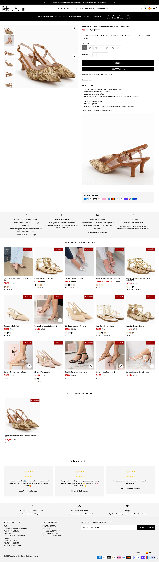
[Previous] (44, 2)
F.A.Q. (5, 526)
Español (138, 553)
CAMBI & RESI (8, 533)
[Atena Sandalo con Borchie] (48, 261)
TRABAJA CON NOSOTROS (52, 536)
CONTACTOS (47, 528)
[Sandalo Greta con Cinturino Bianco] (140, 355)
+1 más (107, 335)
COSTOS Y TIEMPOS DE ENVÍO (14, 536)
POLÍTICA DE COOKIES (11, 543)
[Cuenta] (146, 8)
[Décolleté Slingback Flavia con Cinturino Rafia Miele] (22, 415)
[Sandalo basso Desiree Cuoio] (110, 355)
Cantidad (86, 55)
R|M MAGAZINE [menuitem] (102, 8)
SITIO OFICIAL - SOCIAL (50, 533)
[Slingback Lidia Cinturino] (18, 309)
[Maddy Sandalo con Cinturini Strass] (110, 261)
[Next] (114, 2)
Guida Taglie (86, 80)
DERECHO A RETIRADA (11, 531)
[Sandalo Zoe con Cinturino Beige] (18, 355)
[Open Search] (142, 8)
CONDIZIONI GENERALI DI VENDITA (15, 528)
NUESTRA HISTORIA (49, 526)
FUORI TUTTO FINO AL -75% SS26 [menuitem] (69, 8)
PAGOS (6, 538)
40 (112, 48)
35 (84, 48)
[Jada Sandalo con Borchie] (140, 309)
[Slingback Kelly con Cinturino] (79, 261)
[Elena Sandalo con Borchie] (110, 309)
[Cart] (156, 8)
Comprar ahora (118, 69)
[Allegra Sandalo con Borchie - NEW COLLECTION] (140, 261)
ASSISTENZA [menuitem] (89, 8)
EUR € (153, 8)
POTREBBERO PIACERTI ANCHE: (79, 242)
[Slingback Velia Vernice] (48, 355)
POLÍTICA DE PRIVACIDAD (12, 545)
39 (107, 48)
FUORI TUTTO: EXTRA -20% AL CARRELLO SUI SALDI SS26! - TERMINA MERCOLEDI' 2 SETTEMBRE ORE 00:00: (119, 37)
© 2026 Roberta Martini (12, 556)
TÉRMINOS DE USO (10, 540)
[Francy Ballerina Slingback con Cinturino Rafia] (18, 261)
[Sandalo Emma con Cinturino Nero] (79, 355)
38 (101, 48)
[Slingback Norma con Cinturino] (79, 309)
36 (90, 48)
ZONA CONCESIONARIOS (51, 531)
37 (96, 48)
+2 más (77, 288)
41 (118, 48)
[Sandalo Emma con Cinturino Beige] (48, 309)
